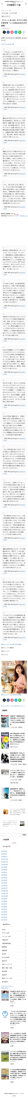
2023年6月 (4, 875)
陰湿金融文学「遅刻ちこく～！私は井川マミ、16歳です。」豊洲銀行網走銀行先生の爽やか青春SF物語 (17, 793)
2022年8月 (4, 901)
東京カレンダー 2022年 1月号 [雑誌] (11, 644)
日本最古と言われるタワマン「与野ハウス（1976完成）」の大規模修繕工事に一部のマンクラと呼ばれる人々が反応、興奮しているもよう (18, 996)
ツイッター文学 (12, 706)
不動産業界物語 (6, 943)
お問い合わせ (5, 988)
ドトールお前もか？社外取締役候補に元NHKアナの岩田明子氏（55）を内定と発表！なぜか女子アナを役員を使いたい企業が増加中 (18, 1037)
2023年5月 (4, 877)
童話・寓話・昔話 (7, 968)
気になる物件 (5, 957)
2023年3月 (4, 883)
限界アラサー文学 (7, 978)
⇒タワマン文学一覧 (7, 44)
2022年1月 (4, 920)
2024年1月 (4, 856)
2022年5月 (4, 909)
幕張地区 (4, 947)
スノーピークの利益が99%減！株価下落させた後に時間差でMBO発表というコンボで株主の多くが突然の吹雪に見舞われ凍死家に (18, 1055)
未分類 (4, 954)
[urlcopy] (23, 32)
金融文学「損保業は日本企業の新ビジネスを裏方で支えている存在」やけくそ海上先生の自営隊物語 (17, 720)
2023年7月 (4, 872)
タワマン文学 (6, 706)
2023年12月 (4, 859)
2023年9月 (4, 867)
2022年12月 (4, 891)
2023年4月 (4, 880)
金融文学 (4, 975)
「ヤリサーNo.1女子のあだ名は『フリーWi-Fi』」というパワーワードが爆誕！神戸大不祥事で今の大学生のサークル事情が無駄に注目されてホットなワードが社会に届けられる (18, 1017)
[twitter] (4, 32)
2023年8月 (4, 870)
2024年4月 (4, 851)
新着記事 (4, 950)
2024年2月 (4, 854)
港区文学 (4, 961)
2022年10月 (4, 896)
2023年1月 (4, 888)
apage (3, 929)
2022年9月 (4, 898)
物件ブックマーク (21, 706)
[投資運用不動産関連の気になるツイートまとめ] (14, 6)
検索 (24, 835)
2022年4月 (4, 912)
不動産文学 (5, 940)
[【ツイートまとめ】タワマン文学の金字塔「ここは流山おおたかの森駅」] (16, 32)
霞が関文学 (5, 982)
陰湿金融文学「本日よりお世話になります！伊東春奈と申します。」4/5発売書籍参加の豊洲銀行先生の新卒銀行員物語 (17, 757)
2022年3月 (4, 914)
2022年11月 (4, 893)
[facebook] (8, 32)
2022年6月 (4, 906)
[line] (19, 32)
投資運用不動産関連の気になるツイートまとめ (14, 1093)
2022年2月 (4, 917)
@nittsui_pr (24, 216)
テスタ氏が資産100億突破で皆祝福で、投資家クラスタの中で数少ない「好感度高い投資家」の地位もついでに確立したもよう (18, 1073)
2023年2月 (4, 885)
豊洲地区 (4, 971)
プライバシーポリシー (7, 986)
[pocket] (12, 32)
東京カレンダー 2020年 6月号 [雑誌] (11, 694)
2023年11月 (4, 862)
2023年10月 (4, 864)
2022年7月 (4, 904)
